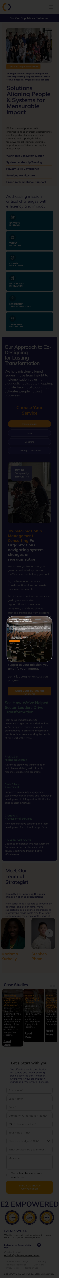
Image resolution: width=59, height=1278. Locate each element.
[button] (48, 620)
